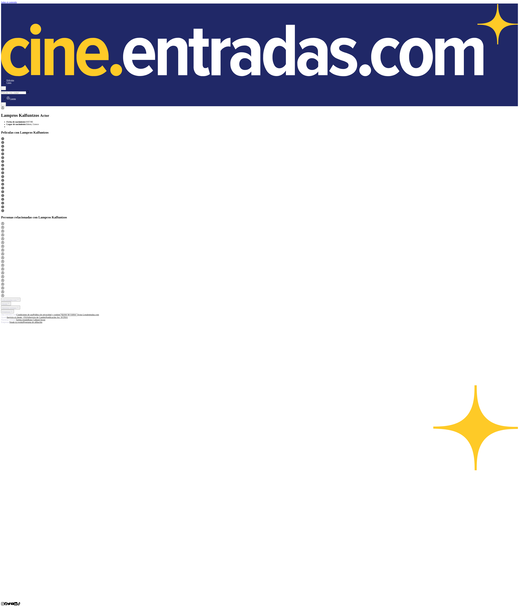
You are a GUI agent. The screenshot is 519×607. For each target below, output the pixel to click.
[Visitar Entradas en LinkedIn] (15, 604)
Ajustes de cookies (68, 315)
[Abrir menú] (3, 104)
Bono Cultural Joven (36, 320)
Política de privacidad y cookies (46, 315)
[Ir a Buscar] (3, 88)
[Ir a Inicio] (259, 40)
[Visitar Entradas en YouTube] (12, 604)
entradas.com (93, 315)
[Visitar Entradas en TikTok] (19, 604)
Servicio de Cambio (37, 317)
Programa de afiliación (32, 322)
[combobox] (13, 92)
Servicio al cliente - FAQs (18, 317)
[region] (259, 175)
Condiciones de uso (24, 315)
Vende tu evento (16, 322)
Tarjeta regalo (22, 320)
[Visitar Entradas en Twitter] (9, 604)
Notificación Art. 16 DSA (57, 317)
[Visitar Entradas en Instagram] (2, 604)
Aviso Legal (82, 315)
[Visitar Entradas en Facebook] (6, 604)
